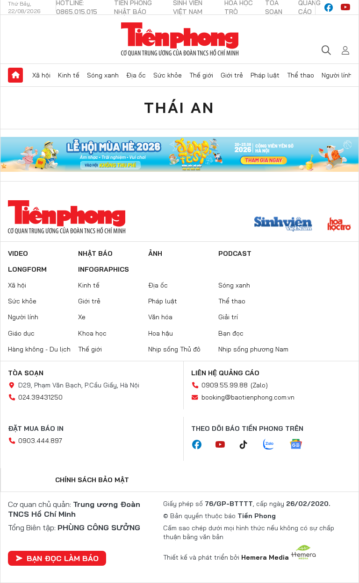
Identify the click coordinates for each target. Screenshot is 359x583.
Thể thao (300, 75)
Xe (82, 317)
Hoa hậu (160, 333)
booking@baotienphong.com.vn (247, 397)
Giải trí (228, 317)
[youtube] (345, 7)
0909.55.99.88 (224, 385)
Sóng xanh (103, 75)
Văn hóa (160, 317)
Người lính (337, 75)
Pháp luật (265, 75)
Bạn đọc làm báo (63, 558)
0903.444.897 (40, 440)
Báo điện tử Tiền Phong (179, 39)
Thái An (179, 107)
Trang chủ (15, 75)
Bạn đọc (231, 333)
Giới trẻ (232, 75)
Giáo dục (21, 333)
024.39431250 (40, 397)
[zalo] (273, 444)
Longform (27, 269)
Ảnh (155, 253)
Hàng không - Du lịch (39, 349)
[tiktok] (248, 444)
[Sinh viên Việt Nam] (283, 225)
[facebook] (328, 7)
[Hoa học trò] (339, 225)
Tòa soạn (25, 373)
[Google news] (300, 444)
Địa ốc (136, 75)
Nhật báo (95, 253)
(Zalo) (259, 385)
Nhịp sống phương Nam (253, 349)
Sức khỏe (167, 75)
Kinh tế (68, 75)
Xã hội (41, 75)
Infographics (103, 269)
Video (18, 253)
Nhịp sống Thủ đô (174, 349)
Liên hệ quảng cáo (225, 373)
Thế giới (201, 75)
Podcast (234, 253)
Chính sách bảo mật (92, 480)
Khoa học (92, 333)
